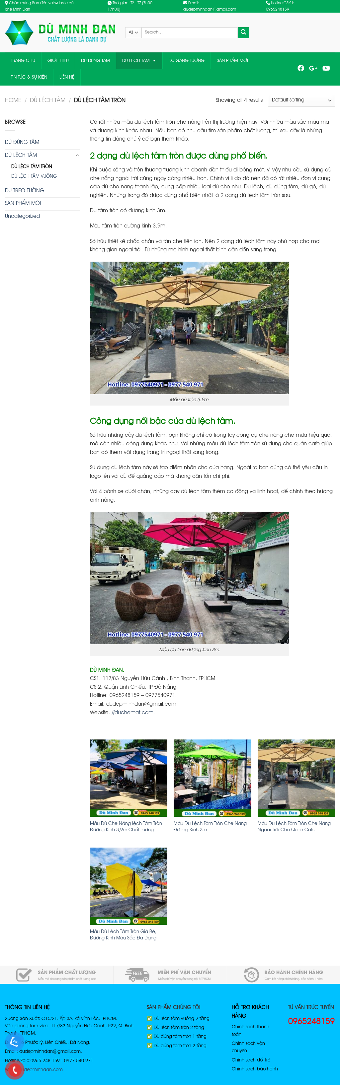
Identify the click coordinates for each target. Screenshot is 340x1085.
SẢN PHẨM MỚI (232, 61)
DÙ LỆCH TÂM (136, 61)
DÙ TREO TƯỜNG (24, 191)
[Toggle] (77, 156)
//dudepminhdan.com (39, 1070)
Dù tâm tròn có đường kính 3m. (128, 211)
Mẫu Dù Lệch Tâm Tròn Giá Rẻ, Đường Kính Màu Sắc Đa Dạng (123, 935)
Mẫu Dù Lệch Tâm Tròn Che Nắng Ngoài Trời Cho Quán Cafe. (294, 827)
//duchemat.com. (133, 713)
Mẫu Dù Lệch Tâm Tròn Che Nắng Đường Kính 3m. (210, 827)
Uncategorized (22, 216)
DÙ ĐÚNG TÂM (95, 61)
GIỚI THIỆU (58, 61)
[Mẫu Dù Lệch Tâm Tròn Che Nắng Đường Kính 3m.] (212, 778)
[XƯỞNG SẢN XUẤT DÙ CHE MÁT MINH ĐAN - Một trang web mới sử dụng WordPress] (60, 32)
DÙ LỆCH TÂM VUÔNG (34, 176)
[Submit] (243, 32)
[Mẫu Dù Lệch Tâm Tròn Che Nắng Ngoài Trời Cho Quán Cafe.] (296, 778)
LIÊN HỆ (66, 77)
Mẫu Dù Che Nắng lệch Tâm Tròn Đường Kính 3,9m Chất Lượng (126, 827)
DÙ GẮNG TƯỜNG (187, 61)
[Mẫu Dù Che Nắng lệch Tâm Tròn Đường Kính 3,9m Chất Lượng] (128, 778)
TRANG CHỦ (23, 61)
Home (13, 100)
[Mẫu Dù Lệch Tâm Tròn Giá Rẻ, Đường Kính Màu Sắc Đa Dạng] (128, 886)
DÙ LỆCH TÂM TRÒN (31, 167)
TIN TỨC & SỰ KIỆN (29, 77)
